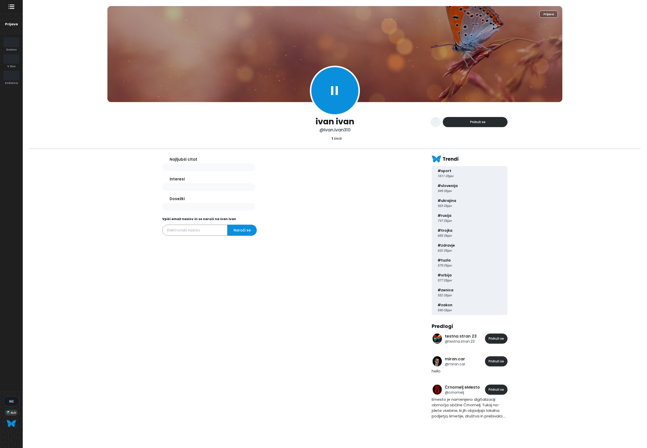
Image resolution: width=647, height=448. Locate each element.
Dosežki (177, 198)
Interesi (177, 179)
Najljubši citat (183, 159)
